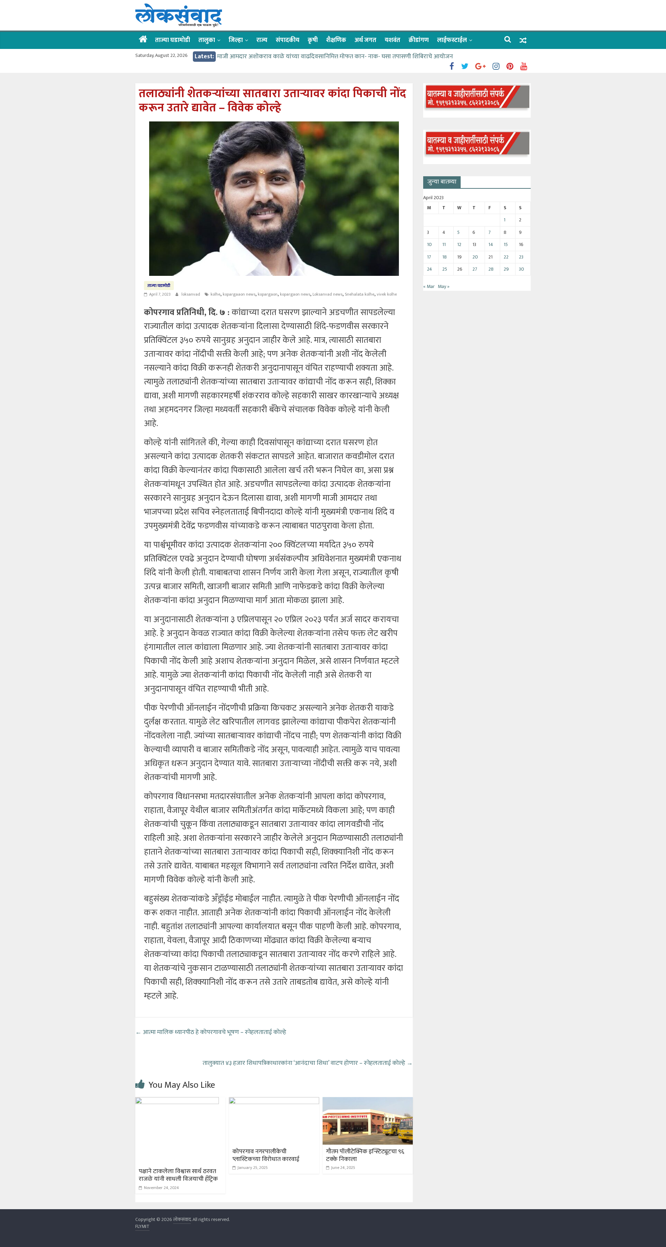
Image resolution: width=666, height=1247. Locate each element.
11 (444, 244)
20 (475, 257)
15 (506, 244)
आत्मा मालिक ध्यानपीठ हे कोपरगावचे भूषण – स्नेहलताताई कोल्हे (210, 1032)
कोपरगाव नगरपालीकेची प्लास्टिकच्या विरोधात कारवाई (265, 1155)
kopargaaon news (239, 294)
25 (444, 269)
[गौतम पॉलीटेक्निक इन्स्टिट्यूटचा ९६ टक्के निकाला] (368, 1101)
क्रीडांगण (419, 40)
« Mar (429, 286)
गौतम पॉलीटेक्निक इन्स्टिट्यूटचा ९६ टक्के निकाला (365, 1155)
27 (474, 269)
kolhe (215, 294)
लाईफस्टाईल (452, 40)
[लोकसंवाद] (143, 40)
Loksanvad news (327, 294)
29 (506, 269)
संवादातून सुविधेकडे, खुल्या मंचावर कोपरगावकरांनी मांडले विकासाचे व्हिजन (301, 56)
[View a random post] (523, 40)
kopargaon (268, 294)
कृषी (313, 40)
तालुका (206, 40)
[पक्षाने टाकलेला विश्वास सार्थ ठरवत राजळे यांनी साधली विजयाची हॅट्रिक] (177, 1101)
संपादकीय (287, 40)
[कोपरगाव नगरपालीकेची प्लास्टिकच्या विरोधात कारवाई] (274, 1101)
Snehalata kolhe (359, 294)
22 (506, 257)
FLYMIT (142, 1226)
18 (444, 257)
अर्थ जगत (365, 40)
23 (521, 257)
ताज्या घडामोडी (172, 40)
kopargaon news (295, 294)
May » (444, 286)
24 (429, 269)
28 (491, 269)
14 (490, 244)
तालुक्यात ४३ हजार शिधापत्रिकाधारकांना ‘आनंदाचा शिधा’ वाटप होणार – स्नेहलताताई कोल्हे (308, 1063)
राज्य (261, 40)
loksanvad (191, 294)
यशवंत (392, 40)
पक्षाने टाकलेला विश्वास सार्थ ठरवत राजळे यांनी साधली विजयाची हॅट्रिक (178, 1175)
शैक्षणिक (336, 40)
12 (459, 244)
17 (429, 257)
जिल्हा (236, 40)
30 (521, 269)
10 (429, 244)
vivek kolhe (387, 294)
